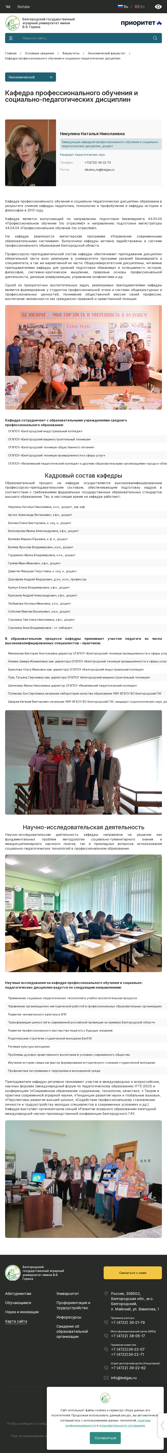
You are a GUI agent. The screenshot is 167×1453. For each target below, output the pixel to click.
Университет (67, 1293)
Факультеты (70, 53)
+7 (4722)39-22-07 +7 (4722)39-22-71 (128, 1352)
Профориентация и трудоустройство (73, 1305)
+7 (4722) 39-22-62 (128, 1368)
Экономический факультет (106, 53)
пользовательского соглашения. (122, 1425)
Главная (10, 53)
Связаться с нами (132, 1273)
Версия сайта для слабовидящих (158, 6)
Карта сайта (16, 1321)
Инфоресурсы (68, 1317)
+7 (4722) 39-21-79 (128, 1322)
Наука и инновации (22, 1312)
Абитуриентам (18, 1293)
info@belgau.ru (124, 1378)
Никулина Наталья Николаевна (92, 133)
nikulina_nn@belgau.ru (99, 169)
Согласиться (105, 1438)
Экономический (21, 77)
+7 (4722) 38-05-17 (128, 1336)
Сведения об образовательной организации (72, 1331)
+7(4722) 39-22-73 (98, 162)
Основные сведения (39, 53)
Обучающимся (18, 1303)
